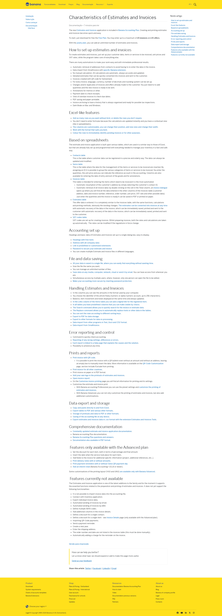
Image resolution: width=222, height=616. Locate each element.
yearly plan (81, 43)
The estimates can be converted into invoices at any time (143, 205)
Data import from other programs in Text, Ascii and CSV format (100, 322)
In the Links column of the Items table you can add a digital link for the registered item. (110, 302)
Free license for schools (77, 596)
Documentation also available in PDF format (91, 440)
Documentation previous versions (124, 596)
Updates (72, 602)
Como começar (31, 22)
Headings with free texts (83, 240)
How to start (116, 590)
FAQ (113, 599)
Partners (115, 602)
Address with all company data (86, 243)
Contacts (159, 602)
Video (114, 593)
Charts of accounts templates (36, 593)
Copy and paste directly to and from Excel (91, 408)
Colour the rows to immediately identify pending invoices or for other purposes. (106, 133)
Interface (31, 28)
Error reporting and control (181, 39)
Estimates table (79, 199)
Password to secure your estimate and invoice (92, 248)
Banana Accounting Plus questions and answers (93, 437)
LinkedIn (106, 568)
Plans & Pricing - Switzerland (79, 586)
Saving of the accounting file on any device (91, 416)
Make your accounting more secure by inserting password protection (102, 281)
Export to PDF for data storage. (86, 316)
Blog (78, 4)
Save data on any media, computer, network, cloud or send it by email (103, 272)
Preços (71, 4)
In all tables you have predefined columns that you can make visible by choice (106, 304)
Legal (157, 596)
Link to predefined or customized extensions (92, 245)
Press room (160, 599)
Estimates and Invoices (87, 30)
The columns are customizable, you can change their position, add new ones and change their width (115, 127)
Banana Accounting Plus (128, 30)
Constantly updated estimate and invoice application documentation (102, 431)
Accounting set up (178, 31)
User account (73, 593)
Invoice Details (113, 517)
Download (62, 4)
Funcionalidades (50, 4)
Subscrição (30, 19)
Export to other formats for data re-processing (92, 319)
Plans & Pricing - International (79, 590)
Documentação (87, 4)
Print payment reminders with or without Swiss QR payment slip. (100, 464)
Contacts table (79, 155)
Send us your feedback (82, 561)
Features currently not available (183, 55)
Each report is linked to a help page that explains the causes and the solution (105, 343)
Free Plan (102, 38)
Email (114, 568)
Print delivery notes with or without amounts (91, 461)
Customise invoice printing (90, 381)
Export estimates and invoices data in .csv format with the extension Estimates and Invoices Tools (114, 419)
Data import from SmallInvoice (86, 325)
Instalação (30, 16)
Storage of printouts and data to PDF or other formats (96, 413)
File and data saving (178, 33)
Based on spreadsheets (179, 28)
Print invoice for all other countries (87, 369)
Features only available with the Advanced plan (183, 51)
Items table (78, 164)
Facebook (97, 568)
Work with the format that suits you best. (90, 130)
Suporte (110, 4)
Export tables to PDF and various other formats (93, 410)
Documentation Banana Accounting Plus (126, 586)
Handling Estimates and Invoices (183, 36)
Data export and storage (180, 45)
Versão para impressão (79, 544)
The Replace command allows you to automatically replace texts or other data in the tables (112, 310)
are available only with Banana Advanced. (137, 471)
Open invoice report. (81, 378)
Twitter (88, 568)
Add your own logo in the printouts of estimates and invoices (98, 375)
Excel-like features (178, 25)
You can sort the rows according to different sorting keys (97, 313)
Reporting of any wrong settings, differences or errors (95, 340)
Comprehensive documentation (183, 47)
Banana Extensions (32, 596)
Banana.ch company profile (165, 593)
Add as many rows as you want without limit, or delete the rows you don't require (107, 118)
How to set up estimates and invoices (181, 21)
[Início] (33, 4)
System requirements (33, 590)
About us (159, 586)
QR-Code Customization (153, 363)
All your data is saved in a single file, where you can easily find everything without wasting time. (113, 263)
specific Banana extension (114, 70)
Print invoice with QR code (84, 357)
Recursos (99, 4)
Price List (72, 599)
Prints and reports (178, 42)
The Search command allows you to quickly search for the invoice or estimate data (108, 307)
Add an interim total (81, 467)
